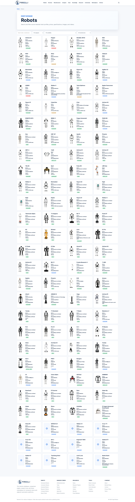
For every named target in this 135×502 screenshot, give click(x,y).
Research (81, 2)
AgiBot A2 (105, 69)
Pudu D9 (79, 166)
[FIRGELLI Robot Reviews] (22, 2)
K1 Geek (27, 246)
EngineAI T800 (81, 439)
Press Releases (76, 493)
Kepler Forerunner (107, 85)
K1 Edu (53, 246)
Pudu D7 (104, 213)
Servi (26, 358)
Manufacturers (57, 2)
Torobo (27, 311)
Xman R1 (27, 423)
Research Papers (77, 485)
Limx (78, 229)
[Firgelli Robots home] (24, 482)
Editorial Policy (108, 485)
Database (91, 491)
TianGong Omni (55, 455)
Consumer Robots (45, 485)
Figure (58, 487)
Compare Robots (45, 491)
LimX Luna (80, 455)
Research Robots (45, 489)
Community (87, 2)
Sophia (27, 278)
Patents (74, 487)
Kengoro (79, 358)
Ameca (104, 278)
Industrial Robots (45, 487)
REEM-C (53, 118)
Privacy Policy (108, 489)
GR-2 (52, 69)
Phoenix (104, 134)
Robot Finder (44, 493)
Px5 (26, 327)
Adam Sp (105, 390)
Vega (78, 294)
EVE (78, 278)
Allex (78, 343)
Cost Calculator (92, 487)
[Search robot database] (118, 2)
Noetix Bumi (105, 455)
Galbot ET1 (105, 439)
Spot (52, 166)
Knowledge (74, 2)
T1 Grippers (54, 213)
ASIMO (27, 85)
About (106, 483)
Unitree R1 (105, 294)
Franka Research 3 (82, 262)
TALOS (27, 166)
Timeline (90, 489)
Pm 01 (53, 327)
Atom (27, 343)
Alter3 (27, 294)
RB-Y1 (52, 262)
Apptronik (59, 491)
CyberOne (54, 102)
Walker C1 (79, 423)
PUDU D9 (104, 118)
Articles (101, 2)
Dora (78, 390)
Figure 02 (79, 69)
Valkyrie (104, 53)
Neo (26, 134)
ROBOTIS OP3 (29, 118)
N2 (26, 229)
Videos (74, 489)
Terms (106, 491)
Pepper (53, 37)
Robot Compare (92, 483)
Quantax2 (28, 390)
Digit (103, 182)
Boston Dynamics (61, 493)
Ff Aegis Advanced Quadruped (107, 407)
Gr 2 (78, 327)
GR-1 (103, 358)
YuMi (52, 150)
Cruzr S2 (28, 439)
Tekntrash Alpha (30, 213)
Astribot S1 (54, 343)
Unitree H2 (105, 102)
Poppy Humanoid (82, 118)
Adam (27, 406)
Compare (64, 2)
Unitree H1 (80, 150)
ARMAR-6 (54, 294)
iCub (78, 102)
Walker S (79, 53)
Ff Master (105, 327)
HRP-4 (27, 150)
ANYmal (79, 374)
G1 (26, 374)
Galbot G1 (28, 455)
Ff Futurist (54, 390)
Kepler (53, 197)
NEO (103, 37)
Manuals (75, 491)
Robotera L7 (105, 311)
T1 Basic (79, 311)
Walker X (53, 85)
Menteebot (28, 69)
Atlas (52, 53)
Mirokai (53, 229)
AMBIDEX (105, 374)
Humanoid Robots (45, 483)
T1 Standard (54, 311)
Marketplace (95, 2)
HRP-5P (53, 134)
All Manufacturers (61, 483)
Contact (106, 487)
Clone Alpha (54, 374)
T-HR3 (104, 262)
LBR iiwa (104, 166)
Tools (69, 2)
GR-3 (52, 439)
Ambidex (79, 406)
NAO (26, 53)
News (74, 483)
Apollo (78, 134)
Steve (52, 406)
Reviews (50, 2)
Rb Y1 (78, 213)
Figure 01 (28, 102)
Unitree (58, 489)
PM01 (52, 358)
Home (18, 8)
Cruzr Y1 (104, 423)
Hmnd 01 (79, 246)
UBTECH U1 (54, 423)
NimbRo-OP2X (81, 37)
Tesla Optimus (81, 85)
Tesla (58, 485)
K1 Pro (104, 229)
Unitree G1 (28, 37)
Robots (45, 2)
